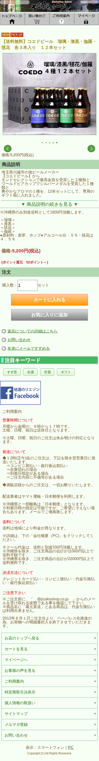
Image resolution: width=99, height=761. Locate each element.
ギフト (66, 372)
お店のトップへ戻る (22, 638)
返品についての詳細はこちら (32, 331)
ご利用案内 (14, 681)
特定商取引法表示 (20, 692)
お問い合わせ (19, 340)
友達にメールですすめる (28, 348)
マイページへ (16, 660)
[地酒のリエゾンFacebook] (20, 392)
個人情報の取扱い (20, 703)
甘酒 (47, 372)
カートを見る (16, 649)
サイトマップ (16, 714)
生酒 (30, 372)
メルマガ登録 (16, 724)
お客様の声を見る (20, 670)
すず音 (12, 372)
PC (71, 747)
